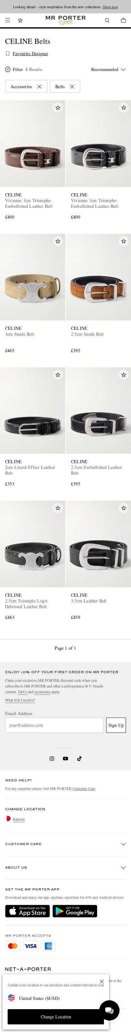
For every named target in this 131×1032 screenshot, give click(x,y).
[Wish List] (20, 21)
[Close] (102, 981)
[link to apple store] (27, 911)
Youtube (65, 758)
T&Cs (22, 691)
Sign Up (116, 725)
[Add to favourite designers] (7, 53)
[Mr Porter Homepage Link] (66, 20)
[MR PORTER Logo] (28, 969)
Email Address (18, 713)
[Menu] (7, 20)
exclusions (42, 691)
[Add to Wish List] (58, 107)
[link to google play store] (74, 911)
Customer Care (83, 788)
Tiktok (79, 758)
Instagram (51, 758)
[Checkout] (120, 21)
